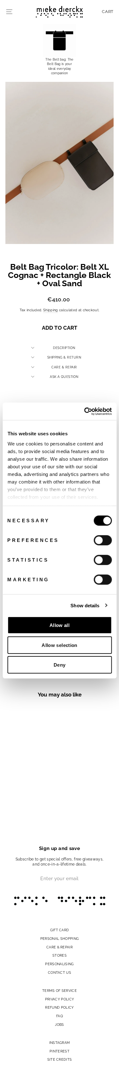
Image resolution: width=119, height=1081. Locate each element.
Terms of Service (59, 990)
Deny (60, 665)
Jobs (59, 1024)
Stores (59, 955)
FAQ (59, 1016)
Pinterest (59, 1051)
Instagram (59, 1042)
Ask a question (64, 377)
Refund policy (59, 1007)
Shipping (50, 310)
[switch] (103, 540)
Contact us (59, 972)
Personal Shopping (59, 938)
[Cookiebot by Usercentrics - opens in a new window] (85, 411)
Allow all (59, 625)
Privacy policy (59, 999)
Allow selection (59, 645)
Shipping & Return (64, 357)
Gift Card (59, 930)
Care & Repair (64, 367)
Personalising (59, 964)
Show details (84, 605)
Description (64, 348)
